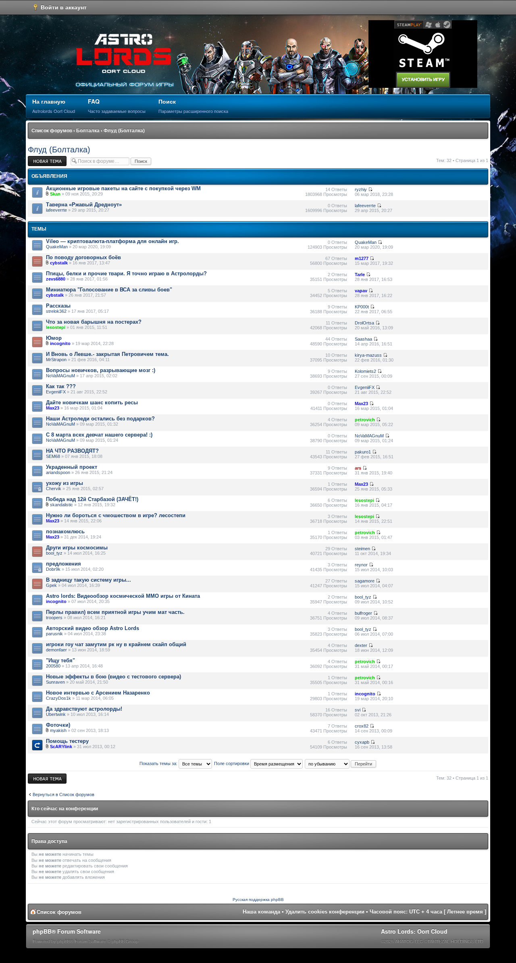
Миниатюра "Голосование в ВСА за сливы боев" (109, 290)
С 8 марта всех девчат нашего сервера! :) (99, 435)
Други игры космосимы (77, 548)
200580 (53, 665)
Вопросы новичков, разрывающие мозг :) (100, 370)
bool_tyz (54, 553)
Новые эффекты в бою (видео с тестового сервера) (113, 677)
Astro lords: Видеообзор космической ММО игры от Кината (123, 596)
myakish (58, 730)
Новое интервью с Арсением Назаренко (98, 693)
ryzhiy (361, 189)
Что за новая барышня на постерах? (93, 322)
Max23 (52, 408)
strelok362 (56, 311)
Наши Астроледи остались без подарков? (100, 419)
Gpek (51, 585)
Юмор (54, 338)
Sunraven (55, 682)
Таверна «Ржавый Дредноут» (84, 205)
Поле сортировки (232, 763)
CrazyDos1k (58, 698)
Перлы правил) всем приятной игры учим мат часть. (115, 612)
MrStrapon (56, 359)
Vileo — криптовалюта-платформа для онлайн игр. (112, 241)
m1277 (361, 258)
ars (358, 468)
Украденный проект (71, 467)
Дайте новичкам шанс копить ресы (92, 402)
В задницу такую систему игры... (88, 580)
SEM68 (53, 456)
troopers (54, 617)
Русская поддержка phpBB (258, 899)
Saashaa (363, 339)
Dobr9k (53, 569)
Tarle (360, 274)
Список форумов (51, 130)
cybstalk (59, 262)
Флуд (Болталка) (124, 130)
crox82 (361, 726)
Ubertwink (56, 714)
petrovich (365, 419)
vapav (361, 290)
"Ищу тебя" (60, 660)
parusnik (54, 633)
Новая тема (40, 158)
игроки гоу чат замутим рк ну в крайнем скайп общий (116, 644)
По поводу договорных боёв (83, 257)
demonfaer (56, 649)
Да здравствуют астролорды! (84, 709)
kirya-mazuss (368, 355)
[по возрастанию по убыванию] (341, 763)
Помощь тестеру (67, 741)
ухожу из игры (64, 483)
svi (357, 709)
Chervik (53, 488)
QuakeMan (57, 246)
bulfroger (363, 613)
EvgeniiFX (56, 391)
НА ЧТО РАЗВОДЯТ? (72, 451)
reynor (361, 564)
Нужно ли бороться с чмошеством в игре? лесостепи (115, 515)
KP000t (362, 306)
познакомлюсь (65, 531)
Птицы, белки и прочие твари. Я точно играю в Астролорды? (126, 273)
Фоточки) (58, 725)
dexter (361, 645)
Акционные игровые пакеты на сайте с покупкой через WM (123, 188)
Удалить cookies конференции (324, 912)
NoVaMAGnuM (60, 375)
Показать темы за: (159, 763)
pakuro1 (363, 451)
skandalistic (61, 504)
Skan (55, 193)
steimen (362, 548)
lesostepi (55, 327)
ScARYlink (61, 746)
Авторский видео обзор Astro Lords (92, 628)
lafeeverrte (56, 210)
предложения (63, 564)
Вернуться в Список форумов (63, 794)
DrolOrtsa (364, 322)
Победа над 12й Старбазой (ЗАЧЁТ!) (92, 499)
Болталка (88, 130)
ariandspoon (58, 472)
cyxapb (362, 742)
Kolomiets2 (365, 371)
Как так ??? (61, 386)
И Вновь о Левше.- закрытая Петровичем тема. (107, 354)
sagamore (365, 580)
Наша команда (261, 912)
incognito (60, 343)
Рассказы (58, 306)
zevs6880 (55, 279)
